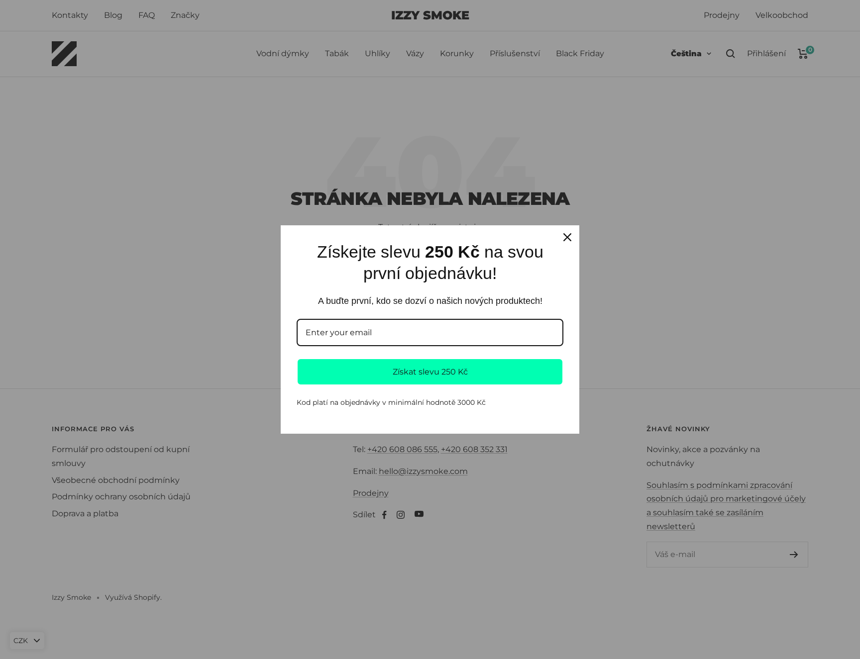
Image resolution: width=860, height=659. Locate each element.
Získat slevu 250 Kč (430, 372)
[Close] (567, 237)
